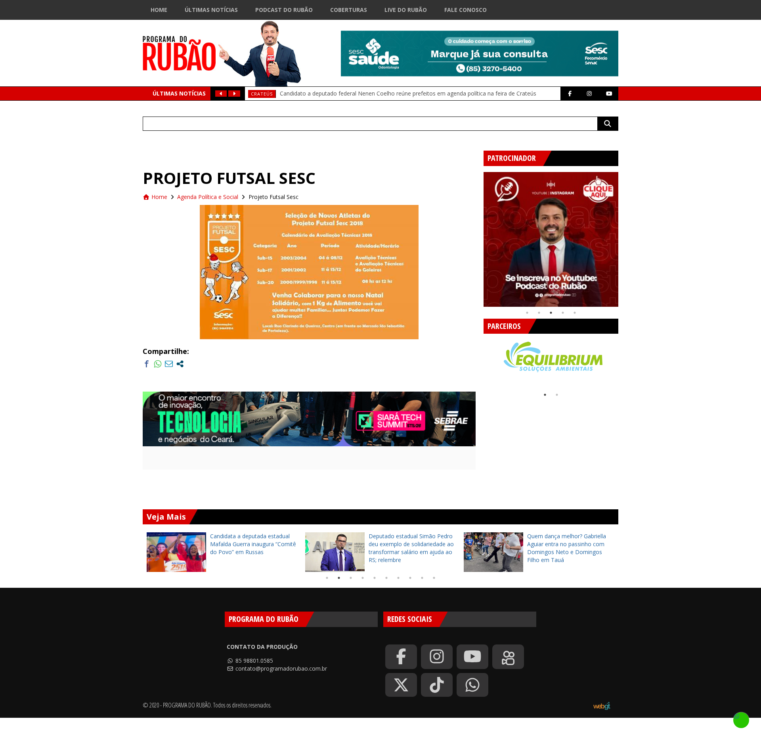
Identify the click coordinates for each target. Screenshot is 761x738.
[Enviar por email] (169, 364)
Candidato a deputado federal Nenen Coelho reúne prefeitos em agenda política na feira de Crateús (408, 93)
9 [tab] (422, 578)
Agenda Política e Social (207, 197)
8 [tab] (410, 578)
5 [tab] (575, 313)
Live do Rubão (405, 9)
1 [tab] (527, 313)
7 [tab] (398, 578)
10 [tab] (434, 578)
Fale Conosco (465, 9)
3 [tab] (551, 313)
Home (159, 9)
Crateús (262, 94)
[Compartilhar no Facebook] (147, 364)
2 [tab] (539, 313)
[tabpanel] (551, 239)
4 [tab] (563, 313)
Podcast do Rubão (284, 9)
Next (624, 236)
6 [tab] (386, 578)
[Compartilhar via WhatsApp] (158, 364)
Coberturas (348, 9)
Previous (478, 236)
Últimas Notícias (211, 9)
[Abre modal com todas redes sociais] (180, 364)
